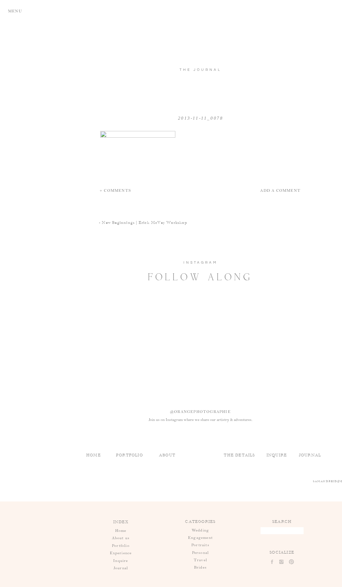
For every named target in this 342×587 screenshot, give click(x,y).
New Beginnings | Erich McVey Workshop (144, 222)
